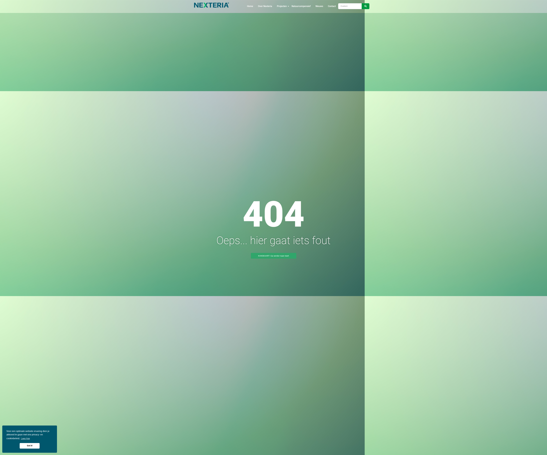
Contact (332, 6)
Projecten (282, 6)
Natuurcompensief (301, 6)
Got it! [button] (29, 445)
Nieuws (319, 6)
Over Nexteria (265, 6)
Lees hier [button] (25, 438)
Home (250, 6)
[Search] (365, 6)
